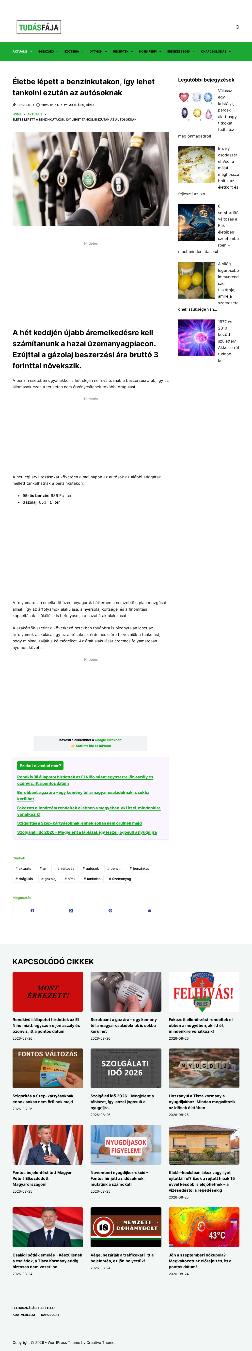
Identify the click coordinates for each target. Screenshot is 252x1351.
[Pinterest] (110, 910)
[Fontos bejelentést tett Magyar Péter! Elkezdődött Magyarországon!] (48, 1145)
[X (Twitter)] (71, 910)
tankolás (92, 879)
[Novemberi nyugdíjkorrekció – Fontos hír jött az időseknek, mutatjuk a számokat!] (126, 1145)
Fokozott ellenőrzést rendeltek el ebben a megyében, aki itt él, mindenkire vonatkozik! (201, 1025)
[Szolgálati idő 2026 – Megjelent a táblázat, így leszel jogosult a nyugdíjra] (126, 1068)
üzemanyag (120, 879)
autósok (91, 868)
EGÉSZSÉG (46, 51)
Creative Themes (101, 1342)
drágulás (24, 879)
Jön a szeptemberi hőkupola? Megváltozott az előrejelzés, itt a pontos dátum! (200, 1261)
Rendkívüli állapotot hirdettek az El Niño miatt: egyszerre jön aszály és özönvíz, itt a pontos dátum (46, 1025)
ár (43, 868)
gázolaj (48, 879)
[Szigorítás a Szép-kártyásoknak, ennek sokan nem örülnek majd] (48, 1068)
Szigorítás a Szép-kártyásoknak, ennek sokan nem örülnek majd (79, 823)
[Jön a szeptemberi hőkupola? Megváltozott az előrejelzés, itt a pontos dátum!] (204, 1227)
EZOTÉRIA (71, 51)
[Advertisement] (91, 281)
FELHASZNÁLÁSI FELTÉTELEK (34, 1308)
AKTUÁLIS (20, 51)
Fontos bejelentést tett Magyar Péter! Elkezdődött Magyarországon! (42, 1178)
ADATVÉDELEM (24, 1315)
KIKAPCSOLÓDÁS (213, 51)
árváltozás (64, 868)
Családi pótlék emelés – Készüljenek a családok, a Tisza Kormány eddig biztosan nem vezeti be (47, 1261)
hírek (70, 879)
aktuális (23, 868)
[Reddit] (149, 910)
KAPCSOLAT (50, 1315)
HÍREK (90, 105)
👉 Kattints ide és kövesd (91, 746)
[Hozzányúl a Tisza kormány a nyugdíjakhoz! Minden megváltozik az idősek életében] (204, 1068)
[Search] (237, 27)
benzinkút (139, 868)
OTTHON (96, 51)
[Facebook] (32, 910)
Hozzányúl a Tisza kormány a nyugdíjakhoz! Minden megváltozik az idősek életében (202, 1101)
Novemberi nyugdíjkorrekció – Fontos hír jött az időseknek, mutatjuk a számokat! (119, 1178)
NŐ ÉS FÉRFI (148, 51)
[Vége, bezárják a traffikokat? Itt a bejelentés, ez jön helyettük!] (126, 1227)
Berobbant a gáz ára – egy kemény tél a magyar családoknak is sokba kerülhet (124, 1025)
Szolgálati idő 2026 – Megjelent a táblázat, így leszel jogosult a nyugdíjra (87, 832)
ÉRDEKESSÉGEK (178, 51)
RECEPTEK (120, 51)
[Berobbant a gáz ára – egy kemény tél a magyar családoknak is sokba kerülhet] (126, 992)
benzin (114, 868)
